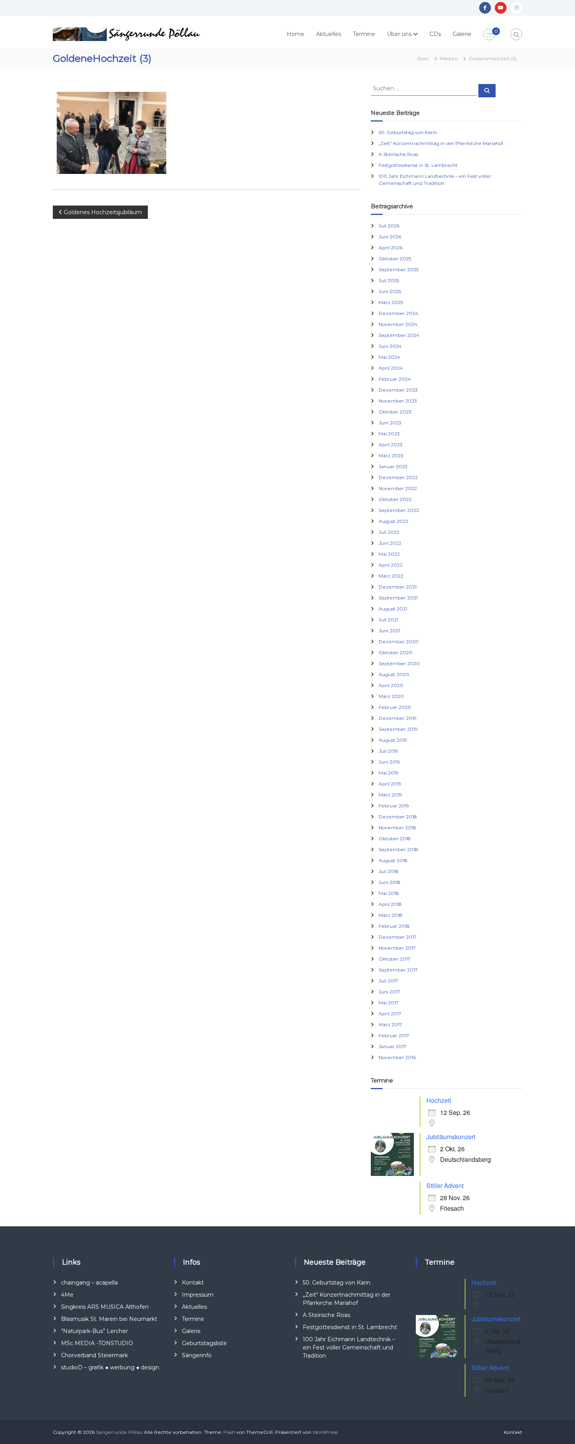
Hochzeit (438, 1100)
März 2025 (391, 302)
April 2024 (391, 368)
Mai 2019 (389, 773)
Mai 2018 (389, 893)
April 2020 (391, 685)
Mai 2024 (389, 357)
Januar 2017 (392, 1046)
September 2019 (398, 729)
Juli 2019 (388, 751)
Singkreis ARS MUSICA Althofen (105, 1306)
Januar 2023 (393, 466)
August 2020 (394, 674)
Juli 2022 (389, 532)
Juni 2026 (390, 237)
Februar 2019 (394, 806)
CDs (435, 34)
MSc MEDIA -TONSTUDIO (97, 1343)
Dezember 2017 (398, 937)
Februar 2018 (394, 926)
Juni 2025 (390, 291)
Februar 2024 (395, 379)
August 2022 (393, 521)
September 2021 (398, 598)
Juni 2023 (390, 423)
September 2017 (398, 970)
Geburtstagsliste (204, 1343)
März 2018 (390, 915)
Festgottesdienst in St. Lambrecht (418, 165)
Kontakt (193, 1282)
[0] (488, 34)
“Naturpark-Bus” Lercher (94, 1331)
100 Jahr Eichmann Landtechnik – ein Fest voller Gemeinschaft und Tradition (349, 1347)
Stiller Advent (445, 1185)
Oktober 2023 (395, 412)
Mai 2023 (389, 434)
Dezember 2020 (399, 641)
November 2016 (397, 1057)
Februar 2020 (395, 707)
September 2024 (399, 335)
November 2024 (398, 324)
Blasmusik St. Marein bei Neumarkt (109, 1318)
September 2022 (399, 510)
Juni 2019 (389, 762)
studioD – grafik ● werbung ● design (110, 1367)
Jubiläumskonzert (450, 1136)
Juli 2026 (389, 226)
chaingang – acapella (89, 1282)
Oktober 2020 (395, 652)
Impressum (198, 1294)
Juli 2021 (388, 620)
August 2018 (393, 860)
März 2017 (390, 1024)
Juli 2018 (389, 871)
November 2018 (397, 827)
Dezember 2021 (398, 587)
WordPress (325, 1432)
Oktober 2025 (395, 258)
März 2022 (391, 576)
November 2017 (397, 948)
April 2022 (390, 565)
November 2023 (398, 401)
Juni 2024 (390, 346)
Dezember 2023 (398, 390)
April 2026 (390, 248)
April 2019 (390, 784)
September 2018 (398, 849)
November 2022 (398, 488)
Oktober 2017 (394, 959)
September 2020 (399, 663)
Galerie (462, 34)
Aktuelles (328, 34)
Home (295, 34)
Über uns (399, 34)
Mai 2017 (389, 1003)
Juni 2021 (389, 630)
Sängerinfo (197, 1355)
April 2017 (390, 1013)
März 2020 (391, 696)
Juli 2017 (388, 981)
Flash (229, 1432)
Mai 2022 (389, 554)
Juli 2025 (389, 280)
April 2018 (390, 904)
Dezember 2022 (398, 477)
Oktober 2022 (395, 499)
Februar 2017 (394, 1035)
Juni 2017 (389, 992)
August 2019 (393, 740)
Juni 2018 (390, 882)
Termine (364, 34)
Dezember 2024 (398, 313)
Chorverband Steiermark (94, 1355)
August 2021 (393, 609)
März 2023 (391, 455)
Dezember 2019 (398, 718)
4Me (67, 1294)
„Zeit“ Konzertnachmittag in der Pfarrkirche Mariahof (441, 143)
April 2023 (390, 444)
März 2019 (390, 795)
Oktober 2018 (395, 838)
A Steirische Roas (398, 154)
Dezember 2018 (398, 817)
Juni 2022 (390, 543)
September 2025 (399, 269)
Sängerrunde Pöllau (119, 1432)
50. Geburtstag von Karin (408, 132)
